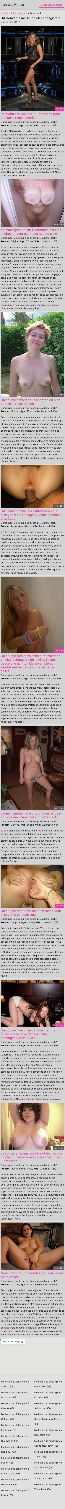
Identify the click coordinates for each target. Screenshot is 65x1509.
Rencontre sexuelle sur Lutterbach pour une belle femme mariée (30, 116)
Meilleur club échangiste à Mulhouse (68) (15, 1482)
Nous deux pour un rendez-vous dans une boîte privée (32, 1275)
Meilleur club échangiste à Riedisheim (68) (48, 1384)
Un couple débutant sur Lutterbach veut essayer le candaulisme (31, 913)
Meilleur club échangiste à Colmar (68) (15, 1417)
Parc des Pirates (12, 5)
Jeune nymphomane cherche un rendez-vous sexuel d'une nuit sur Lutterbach (31, 815)
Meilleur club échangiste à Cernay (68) (15, 1406)
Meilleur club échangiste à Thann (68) (48, 1454)
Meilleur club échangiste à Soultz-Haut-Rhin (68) (48, 1443)
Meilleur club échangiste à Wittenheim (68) (48, 1487)
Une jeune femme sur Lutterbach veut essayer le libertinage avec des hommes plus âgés (31, 514)
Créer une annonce (51, 4)
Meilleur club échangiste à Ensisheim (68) (15, 1427)
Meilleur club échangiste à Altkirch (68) (15, 1384)
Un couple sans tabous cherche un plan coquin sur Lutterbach (30, 402)
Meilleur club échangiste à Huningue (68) (15, 1449)
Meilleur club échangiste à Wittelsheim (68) (48, 1476)
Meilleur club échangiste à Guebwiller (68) (15, 1438)
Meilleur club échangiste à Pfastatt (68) (15, 1493)
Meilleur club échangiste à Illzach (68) (15, 1460)
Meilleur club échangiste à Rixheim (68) (48, 1395)
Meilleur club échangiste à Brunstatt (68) (15, 1395)
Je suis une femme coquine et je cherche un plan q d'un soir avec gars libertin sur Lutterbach (31, 1157)
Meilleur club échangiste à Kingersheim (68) (15, 1471)
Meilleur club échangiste (14, 13)
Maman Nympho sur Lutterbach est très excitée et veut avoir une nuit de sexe (31, 232)
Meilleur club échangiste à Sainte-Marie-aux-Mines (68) (48, 1419)
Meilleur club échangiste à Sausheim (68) (48, 1432)
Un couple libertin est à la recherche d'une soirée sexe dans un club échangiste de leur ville (28, 1034)
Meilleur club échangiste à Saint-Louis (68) (48, 1406)
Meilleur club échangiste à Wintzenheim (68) (48, 1465)
